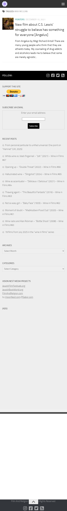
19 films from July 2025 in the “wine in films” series (29, 232)
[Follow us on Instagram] (48, 75)
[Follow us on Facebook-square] (53, 75)
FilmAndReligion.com (12, 293)
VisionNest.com (12, 297)
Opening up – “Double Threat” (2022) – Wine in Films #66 (33, 167)
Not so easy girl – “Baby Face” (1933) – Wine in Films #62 (32, 203)
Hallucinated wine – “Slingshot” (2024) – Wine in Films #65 (33, 174)
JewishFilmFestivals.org (13, 286)
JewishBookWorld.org (12, 289)
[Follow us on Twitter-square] (58, 75)
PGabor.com (27, 297)
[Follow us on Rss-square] (63, 75)
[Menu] (63, 4)
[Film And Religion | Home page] (5, 4)
